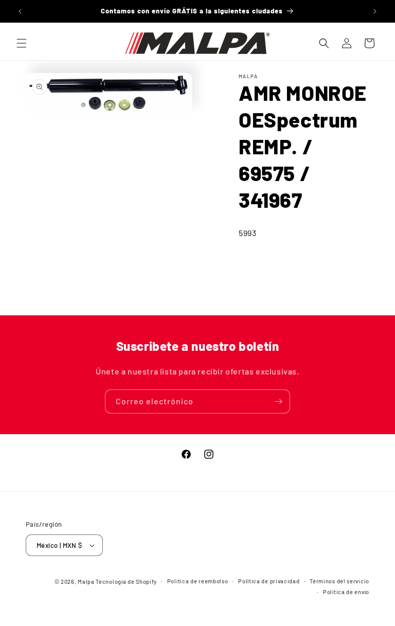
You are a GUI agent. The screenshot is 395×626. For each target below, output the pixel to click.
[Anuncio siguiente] (375, 11)
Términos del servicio (339, 581)
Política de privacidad (268, 581)
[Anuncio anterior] (20, 11)
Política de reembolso (197, 581)
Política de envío (346, 591)
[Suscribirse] (278, 401)
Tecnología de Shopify (126, 581)
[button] (21, 43)
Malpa (86, 581)
